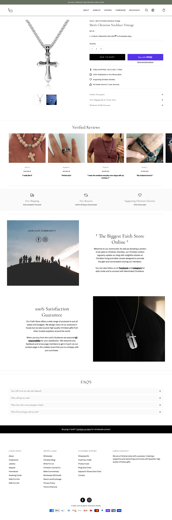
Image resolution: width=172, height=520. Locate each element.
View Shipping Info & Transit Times (103, 100)
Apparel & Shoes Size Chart (89, 471)
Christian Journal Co (51, 468)
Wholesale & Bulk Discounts (100, 105)
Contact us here (83, 429)
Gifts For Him (14, 479)
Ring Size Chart (84, 468)
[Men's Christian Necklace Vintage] (40, 99)
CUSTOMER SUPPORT (87, 451)
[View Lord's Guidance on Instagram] (89, 500)
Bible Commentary (51, 471)
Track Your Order (85, 460)
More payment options (145, 62)
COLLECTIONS (15, 451)
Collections (13, 460)
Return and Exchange (52, 479)
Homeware (13, 471)
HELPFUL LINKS (50, 451)
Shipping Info (83, 456)
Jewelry (12, 464)
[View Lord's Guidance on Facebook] (82, 500)
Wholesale (47, 456)
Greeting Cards (15, 475)
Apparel (12, 468)
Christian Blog (49, 460)
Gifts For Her (14, 483)
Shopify (98, 506)
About (11, 456)
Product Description (97, 94)
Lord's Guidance (82, 506)
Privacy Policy (49, 483)
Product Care (83, 464)
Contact (81, 475)
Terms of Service (50, 487)
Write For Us (48, 464)
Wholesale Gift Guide (52, 475)
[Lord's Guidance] (10, 10)
